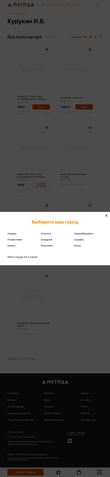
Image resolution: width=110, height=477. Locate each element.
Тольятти (46, 233)
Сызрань (79, 239)
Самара (12, 233)
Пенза (77, 245)
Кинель (11, 245)
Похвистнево (15, 239)
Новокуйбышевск (83, 233)
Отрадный (46, 239)
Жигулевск (47, 245)
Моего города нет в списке (22, 257)
